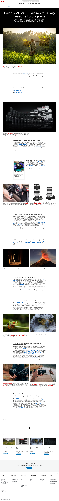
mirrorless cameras (8, 202)
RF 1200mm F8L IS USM (34, 357)
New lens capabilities (17, 90)
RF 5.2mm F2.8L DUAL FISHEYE (36, 352)
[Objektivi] (27, 3)
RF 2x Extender (32, 334)
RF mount (26, 203)
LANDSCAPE (4, 446)
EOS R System (16, 77)
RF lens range (25, 73)
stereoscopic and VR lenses (40, 399)
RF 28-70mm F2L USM (20, 302)
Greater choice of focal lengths (19, 96)
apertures (22, 284)
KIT (29, 10)
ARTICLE (17, 446)
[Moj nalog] (57, 1)
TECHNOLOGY (31, 446)
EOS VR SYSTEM (5, 385)
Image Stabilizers (39, 146)
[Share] (29, 428)
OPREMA (45, 446)
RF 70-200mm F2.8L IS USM (17, 229)
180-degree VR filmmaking (30, 353)
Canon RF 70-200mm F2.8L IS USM (38, 203)
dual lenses (25, 352)
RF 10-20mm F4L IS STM (19, 224)
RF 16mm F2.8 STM (31, 351)
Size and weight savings (18, 92)
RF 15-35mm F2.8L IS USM (19, 147)
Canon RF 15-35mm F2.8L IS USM (20, 66)
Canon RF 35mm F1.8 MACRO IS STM (21, 335)
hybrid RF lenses (34, 382)
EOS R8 (10, 203)
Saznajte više (5, 453)
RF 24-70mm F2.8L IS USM (28, 147)
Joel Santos (10, 65)
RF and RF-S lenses (17, 134)
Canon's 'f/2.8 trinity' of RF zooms (22, 144)
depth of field (43, 165)
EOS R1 (36, 288)
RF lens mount (10, 133)
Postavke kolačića (49, 494)
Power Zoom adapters (21, 407)
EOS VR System (18, 398)
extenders (24, 348)
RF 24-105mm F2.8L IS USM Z (36, 384)
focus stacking (30, 165)
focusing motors (39, 161)
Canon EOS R (11, 66)
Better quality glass (17, 94)
